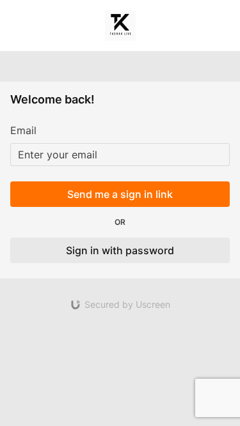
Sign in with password (120, 250)
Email (23, 130)
